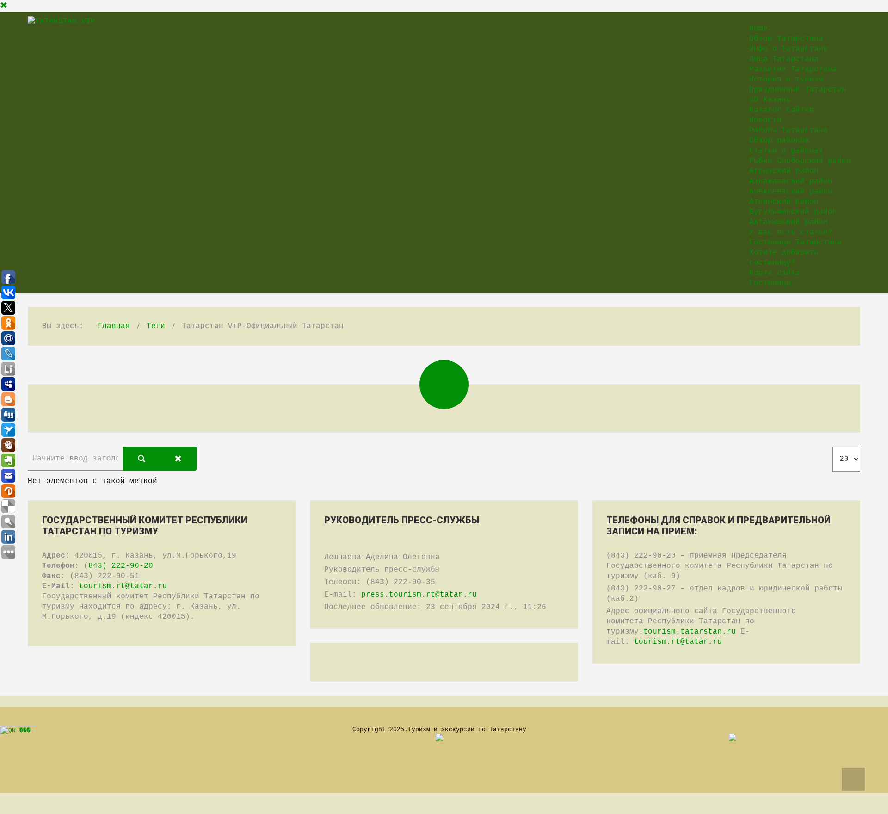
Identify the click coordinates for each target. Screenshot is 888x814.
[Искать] (141, 459)
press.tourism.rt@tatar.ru (419, 594)
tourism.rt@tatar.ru (123, 586)
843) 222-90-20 (120, 566)
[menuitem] (758, 29)
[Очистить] (178, 459)
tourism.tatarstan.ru (689, 632)
